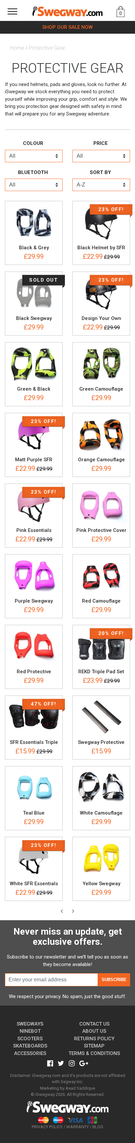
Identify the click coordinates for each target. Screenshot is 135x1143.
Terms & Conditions (94, 1053)
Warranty (77, 1126)
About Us (94, 1031)
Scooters (30, 1039)
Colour (33, 143)
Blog (97, 1126)
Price (100, 143)
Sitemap (94, 1046)
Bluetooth (33, 172)
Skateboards (30, 1046)
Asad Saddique (80, 1088)
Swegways (30, 1024)
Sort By (100, 172)
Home (17, 48)
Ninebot (30, 1031)
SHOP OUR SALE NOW (67, 27)
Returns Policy (94, 1039)
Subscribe (114, 979)
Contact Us (94, 1024)
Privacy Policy (47, 1126)
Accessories (30, 1053)
